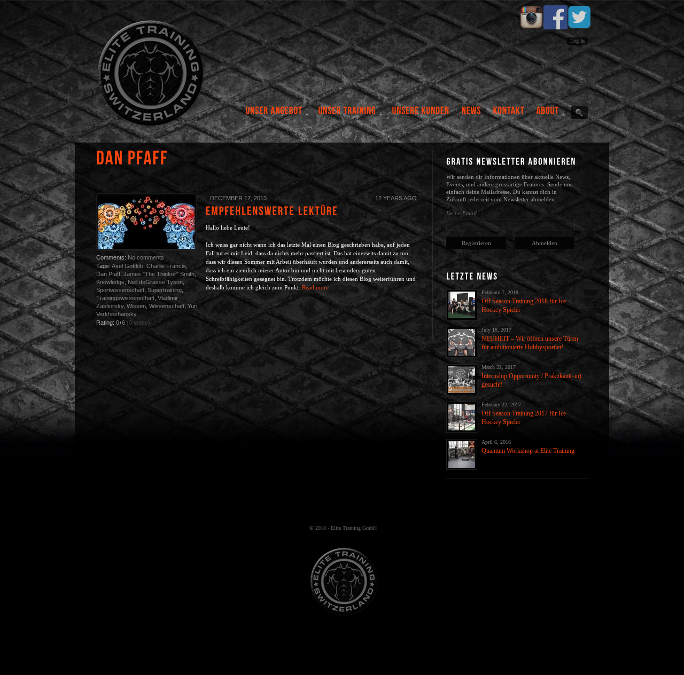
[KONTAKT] (509, 114)
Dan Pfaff (108, 274)
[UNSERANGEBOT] (274, 114)
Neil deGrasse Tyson (155, 282)
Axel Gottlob (127, 266)
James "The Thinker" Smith (159, 274)
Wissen (136, 306)
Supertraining (164, 290)
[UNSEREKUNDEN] (421, 114)
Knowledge (110, 282)
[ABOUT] (548, 114)
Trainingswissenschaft (125, 298)
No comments (146, 257)
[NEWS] (471, 114)
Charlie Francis (166, 266)
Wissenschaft (166, 306)
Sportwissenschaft (120, 290)
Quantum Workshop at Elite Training (527, 450)
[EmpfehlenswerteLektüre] (272, 210)
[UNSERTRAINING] (347, 114)
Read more (315, 287)
